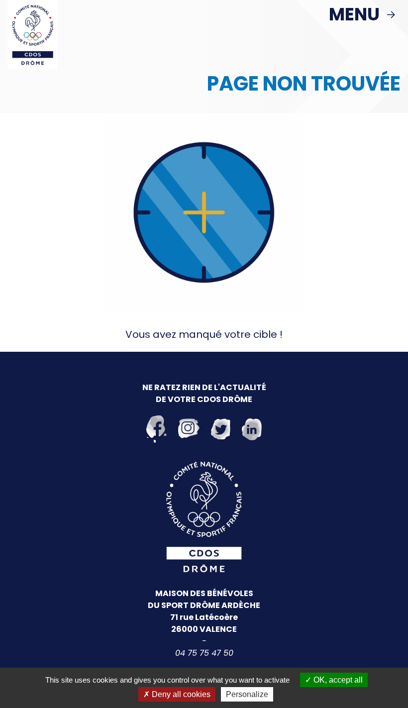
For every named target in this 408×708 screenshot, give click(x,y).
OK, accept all (337, 680)
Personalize (247, 694)
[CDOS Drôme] (32, 34)
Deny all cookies (180, 694)
